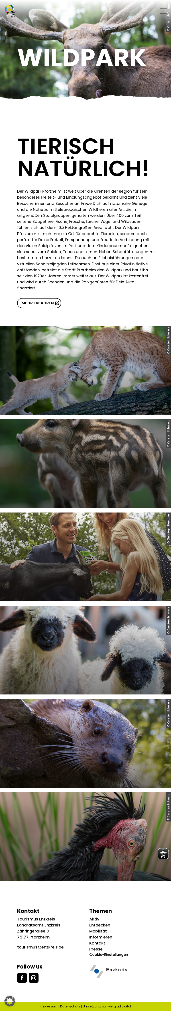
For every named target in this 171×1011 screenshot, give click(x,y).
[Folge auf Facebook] (22, 978)
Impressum (48, 1006)
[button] (10, 1001)
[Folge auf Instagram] (34, 978)
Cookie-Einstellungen (108, 954)
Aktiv (94, 919)
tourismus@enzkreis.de (40, 947)
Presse (96, 949)
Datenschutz (70, 1006)
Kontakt (97, 943)
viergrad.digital (119, 1006)
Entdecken (99, 925)
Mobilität (98, 931)
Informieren (100, 937)
